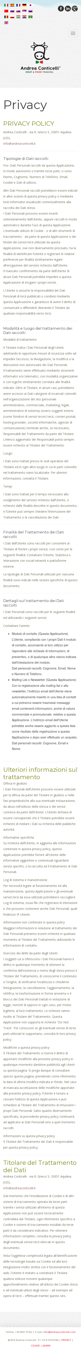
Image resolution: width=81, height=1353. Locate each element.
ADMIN (46, 1345)
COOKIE (35, 1345)
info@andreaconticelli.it (19, 143)
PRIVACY (66, 1340)
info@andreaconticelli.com (59, 1332)
